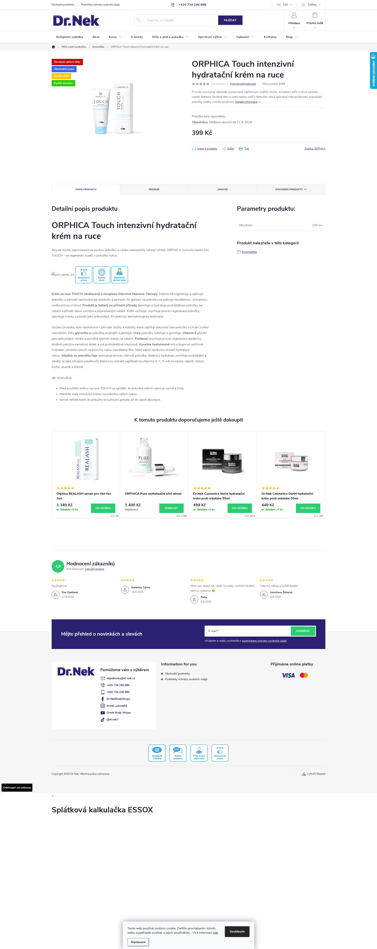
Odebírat (303, 631)
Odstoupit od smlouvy (17, 787)
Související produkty (289, 189)
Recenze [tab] (154, 189)
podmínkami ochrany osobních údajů (264, 641)
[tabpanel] (86, 474)
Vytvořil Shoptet (316, 774)
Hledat (230, 20)
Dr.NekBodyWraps (118, 699)
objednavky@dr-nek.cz (121, 678)
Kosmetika (249, 252)
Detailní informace (246, 102)
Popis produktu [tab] (86, 189)
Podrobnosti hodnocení (243, 84)
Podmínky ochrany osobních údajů (100, 4)
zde (215, 933)
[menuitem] (70, 37)
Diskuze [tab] (223, 189)
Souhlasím (237, 931)
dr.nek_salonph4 (117, 706)
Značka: (315, 149)
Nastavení (138, 942)
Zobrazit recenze (94, 569)
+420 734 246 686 (118, 685)
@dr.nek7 (112, 719)
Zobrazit (171, 508)
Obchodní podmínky (63, 4)
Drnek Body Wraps (119, 712)
